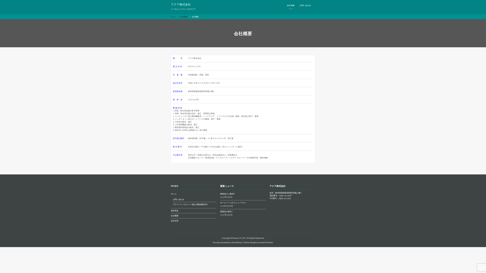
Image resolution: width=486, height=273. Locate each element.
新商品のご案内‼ (227, 194)
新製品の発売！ (227, 211)
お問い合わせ (305, 5)
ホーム (174, 194)
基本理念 (174, 211)
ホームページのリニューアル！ (233, 203)
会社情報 (291, 5)
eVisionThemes (266, 242)
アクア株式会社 (181, 4)
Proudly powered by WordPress (227, 242)
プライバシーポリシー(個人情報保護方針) (190, 204)
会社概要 (174, 216)
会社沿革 (174, 221)
